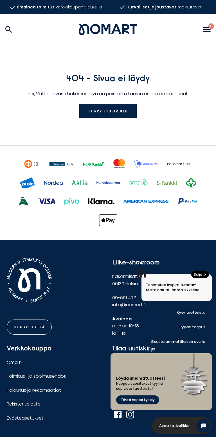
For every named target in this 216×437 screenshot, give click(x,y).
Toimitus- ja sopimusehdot (36, 376)
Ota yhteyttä (29, 327)
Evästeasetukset (25, 418)
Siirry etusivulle (108, 111)
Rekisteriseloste (23, 404)
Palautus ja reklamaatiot (34, 390)
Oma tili (15, 362)
